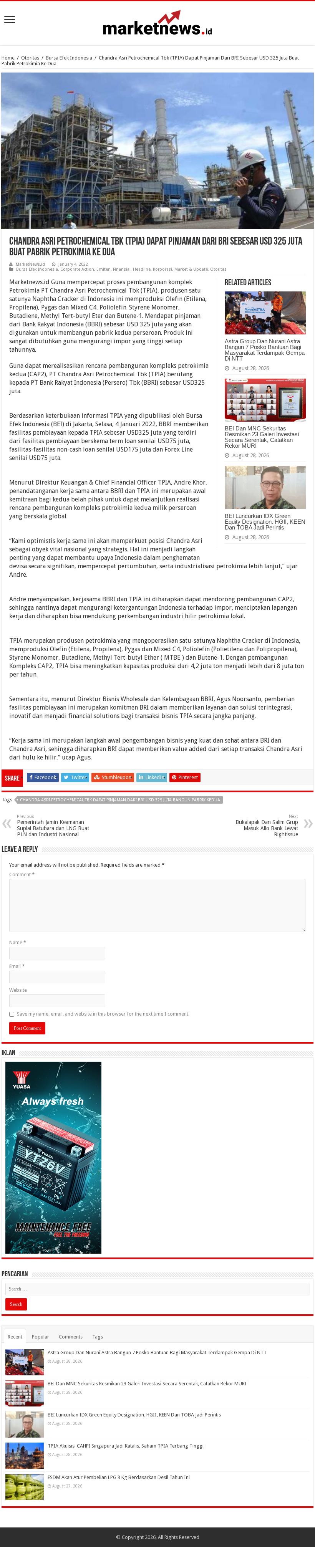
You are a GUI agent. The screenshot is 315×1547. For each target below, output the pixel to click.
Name (17, 942)
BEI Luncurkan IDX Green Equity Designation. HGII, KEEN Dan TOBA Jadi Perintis (265, 522)
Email (17, 966)
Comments (71, 1337)
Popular (40, 1337)
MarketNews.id (30, 264)
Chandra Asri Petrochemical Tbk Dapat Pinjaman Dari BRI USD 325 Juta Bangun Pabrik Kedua (120, 799)
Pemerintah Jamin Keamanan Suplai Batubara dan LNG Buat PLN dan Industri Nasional (53, 825)
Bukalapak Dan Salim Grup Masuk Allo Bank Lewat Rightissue (266, 825)
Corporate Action (77, 269)
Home (8, 58)
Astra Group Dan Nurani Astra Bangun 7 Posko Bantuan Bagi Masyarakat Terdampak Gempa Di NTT (265, 350)
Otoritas (30, 58)
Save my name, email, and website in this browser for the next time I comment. (103, 1014)
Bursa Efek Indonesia (69, 58)
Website (18, 990)
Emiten (103, 269)
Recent (15, 1337)
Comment (22, 874)
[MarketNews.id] (157, 22)
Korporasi (162, 269)
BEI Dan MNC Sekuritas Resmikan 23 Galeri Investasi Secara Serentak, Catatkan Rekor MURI (262, 437)
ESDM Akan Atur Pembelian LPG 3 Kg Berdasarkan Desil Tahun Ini (119, 1477)
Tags (97, 1337)
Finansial (122, 269)
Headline (142, 269)
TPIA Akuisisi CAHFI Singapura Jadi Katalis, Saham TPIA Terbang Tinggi (126, 1446)
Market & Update (191, 269)
